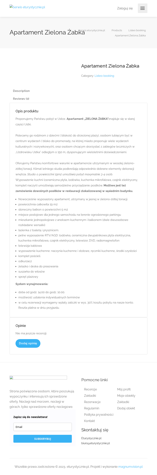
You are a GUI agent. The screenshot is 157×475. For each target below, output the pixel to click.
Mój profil (124, 389)
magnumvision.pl (130, 466)
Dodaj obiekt (126, 408)
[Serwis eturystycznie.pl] (27, 7)
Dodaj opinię (28, 343)
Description (21, 91)
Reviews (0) (21, 98)
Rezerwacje (92, 402)
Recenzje (90, 389)
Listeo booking (104, 76)
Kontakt (89, 421)
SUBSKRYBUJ (42, 439)
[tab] (78, 91)
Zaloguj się (124, 8)
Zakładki (90, 395)
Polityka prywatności (98, 414)
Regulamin (91, 408)
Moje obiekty (126, 395)
